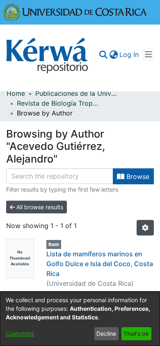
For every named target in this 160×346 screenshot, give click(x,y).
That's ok (136, 333)
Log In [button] (129, 54)
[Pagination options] (145, 227)
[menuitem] (113, 54)
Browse (136, 176)
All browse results (39, 207)
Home (16, 93)
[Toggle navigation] (148, 54)
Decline (106, 333)
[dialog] (80, 319)
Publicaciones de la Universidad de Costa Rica (76, 93)
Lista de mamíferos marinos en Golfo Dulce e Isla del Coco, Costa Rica (99, 264)
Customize (20, 333)
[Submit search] (103, 54)
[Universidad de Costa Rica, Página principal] (75, 11)
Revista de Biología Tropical (58, 103)
